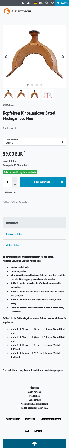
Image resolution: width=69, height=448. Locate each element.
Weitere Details (13, 245)
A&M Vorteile (34, 392)
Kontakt (38, 430)
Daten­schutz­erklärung (51, 418)
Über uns (34, 388)
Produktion (34, 396)
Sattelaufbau (35, 400)
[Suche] (47, 3)
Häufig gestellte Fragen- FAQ (34, 408)
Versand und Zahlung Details (34, 404)
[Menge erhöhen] (14, 179)
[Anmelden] (23, 3)
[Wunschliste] (52, 3)
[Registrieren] (29, 3)
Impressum (30, 418)
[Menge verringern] (14, 184)
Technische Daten (14, 234)
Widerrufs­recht (13, 418)
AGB (27, 430)
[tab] (34, 222)
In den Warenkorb (42, 181)
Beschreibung (12, 222)
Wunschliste (11, 192)
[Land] (35, 3)
